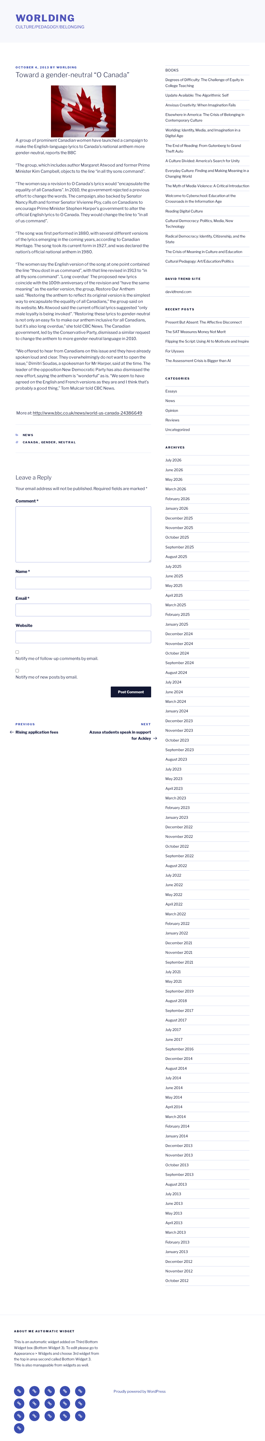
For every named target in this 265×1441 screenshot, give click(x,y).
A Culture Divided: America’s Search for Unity (202, 161)
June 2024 (174, 692)
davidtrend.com (178, 291)
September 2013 (179, 1174)
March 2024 (175, 701)
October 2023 (177, 740)
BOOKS (172, 70)
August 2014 (176, 1068)
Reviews (172, 420)
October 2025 (177, 537)
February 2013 (177, 1242)
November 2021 (179, 952)
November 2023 (179, 730)
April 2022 (173, 904)
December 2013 (179, 1145)
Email (23, 598)
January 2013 (176, 1251)
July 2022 (173, 875)
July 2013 (173, 1194)
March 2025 (175, 605)
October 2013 (177, 1165)
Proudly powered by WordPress (140, 1391)
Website (24, 625)
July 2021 (173, 972)
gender (48, 442)
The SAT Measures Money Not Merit (195, 331)
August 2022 (176, 865)
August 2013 (176, 1184)
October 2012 (176, 1280)
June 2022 (174, 885)
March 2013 (175, 1232)
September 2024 (179, 662)
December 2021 (178, 943)
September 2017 (179, 1010)
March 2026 (175, 489)
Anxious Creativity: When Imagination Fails (200, 105)
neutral (67, 442)
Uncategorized (177, 429)
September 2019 (179, 991)
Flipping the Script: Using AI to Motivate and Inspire (207, 341)
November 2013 (179, 1155)
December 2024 (179, 634)
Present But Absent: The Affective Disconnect (203, 322)
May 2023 (173, 778)
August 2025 (176, 556)
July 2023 (173, 769)
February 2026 (177, 499)
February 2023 (177, 807)
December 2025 (179, 518)
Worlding (45, 18)
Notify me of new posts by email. (46, 677)
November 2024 (179, 643)
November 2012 (179, 1271)
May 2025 (173, 585)
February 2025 (177, 614)
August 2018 (176, 1000)
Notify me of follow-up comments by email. (57, 658)
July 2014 (173, 1078)
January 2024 (176, 711)
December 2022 (179, 827)
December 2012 (178, 1261)
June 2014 (174, 1087)
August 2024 (176, 672)
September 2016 (179, 1049)
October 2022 (177, 846)
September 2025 (179, 547)
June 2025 (174, 576)
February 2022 (177, 923)
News (28, 435)
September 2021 (179, 962)
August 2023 (176, 759)
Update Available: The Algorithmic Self (197, 95)
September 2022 (179, 856)
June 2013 (174, 1203)
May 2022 (173, 894)
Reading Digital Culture (184, 211)
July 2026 (173, 460)
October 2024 (177, 653)
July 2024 (173, 682)
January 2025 (176, 624)
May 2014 (173, 1097)
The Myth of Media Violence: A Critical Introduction (207, 186)
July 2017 (173, 1029)
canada (31, 442)
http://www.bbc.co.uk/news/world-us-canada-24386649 (87, 413)
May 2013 (173, 1213)
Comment (27, 501)
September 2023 (179, 749)
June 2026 (174, 470)
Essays (171, 391)
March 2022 (175, 914)
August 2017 (176, 1020)
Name (23, 571)
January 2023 (176, 817)
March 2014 (175, 1116)
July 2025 (173, 566)
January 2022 (176, 933)
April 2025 (174, 595)
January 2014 (176, 1136)
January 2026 (176, 508)
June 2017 (173, 1039)
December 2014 (179, 1058)
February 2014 (177, 1126)
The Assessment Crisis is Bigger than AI (198, 360)
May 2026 (173, 479)
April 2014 (173, 1107)
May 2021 (173, 981)
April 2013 (173, 1222)
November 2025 (179, 527)
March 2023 (175, 798)
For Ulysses (174, 351)
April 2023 (174, 788)
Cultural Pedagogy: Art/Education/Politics (199, 261)
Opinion (171, 410)
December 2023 (179, 721)
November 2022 (179, 836)
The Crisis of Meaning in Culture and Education (203, 251)
